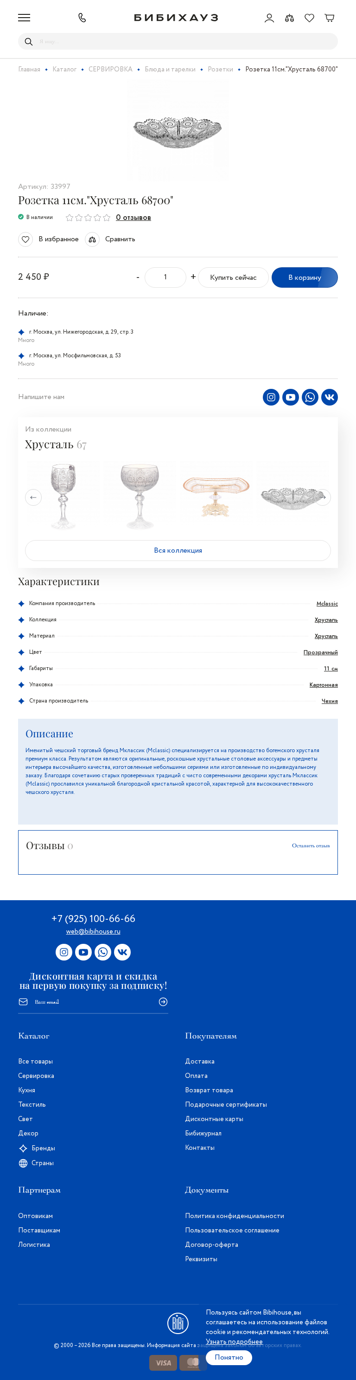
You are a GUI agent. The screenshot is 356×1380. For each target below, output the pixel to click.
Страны (43, 1163)
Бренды (43, 1148)
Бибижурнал (203, 1133)
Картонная (324, 685)
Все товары (35, 1061)
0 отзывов (133, 217)
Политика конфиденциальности (234, 1216)
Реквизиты (201, 1259)
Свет (25, 1119)
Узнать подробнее (234, 1342)
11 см (331, 668)
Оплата (196, 1076)
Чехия (330, 701)
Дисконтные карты (214, 1119)
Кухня (26, 1090)
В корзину (304, 277)
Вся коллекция (178, 550)
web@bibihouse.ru (93, 931)
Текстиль (32, 1104)
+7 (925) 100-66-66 (93, 919)
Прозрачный (321, 652)
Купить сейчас (233, 277)
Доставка (200, 1061)
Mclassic (327, 604)
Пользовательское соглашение (232, 1230)
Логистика (34, 1245)
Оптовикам (35, 1216)
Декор (28, 1133)
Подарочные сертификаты (226, 1104)
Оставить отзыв (311, 845)
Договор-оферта (211, 1245)
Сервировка (36, 1076)
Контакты (200, 1148)
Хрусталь (326, 620)
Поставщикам (39, 1230)
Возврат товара (209, 1090)
